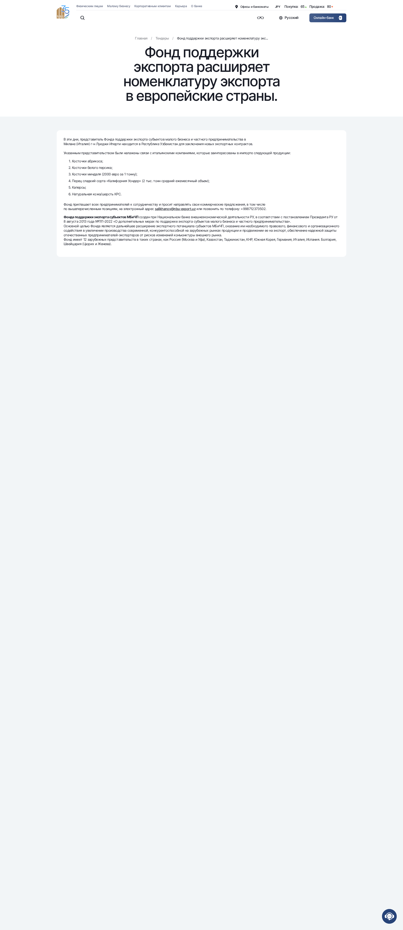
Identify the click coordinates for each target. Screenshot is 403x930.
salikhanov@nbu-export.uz (175, 209)
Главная (141, 38)
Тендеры (162, 38)
